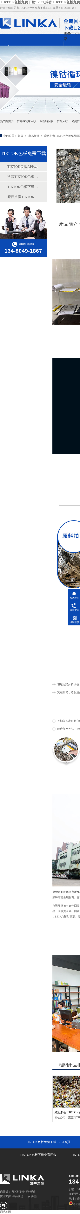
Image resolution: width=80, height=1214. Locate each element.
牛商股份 (17, 1196)
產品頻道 (34, 135)
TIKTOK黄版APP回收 (23, 167)
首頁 (21, 135)
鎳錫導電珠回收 (26, 121)
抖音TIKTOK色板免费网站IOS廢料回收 (23, 177)
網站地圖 (5, 1211)
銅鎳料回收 (46, 121)
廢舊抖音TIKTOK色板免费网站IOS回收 (23, 197)
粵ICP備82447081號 (23, 1191)
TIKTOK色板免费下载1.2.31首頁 (48, 1142)
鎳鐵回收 (62, 121)
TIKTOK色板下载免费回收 (23, 187)
